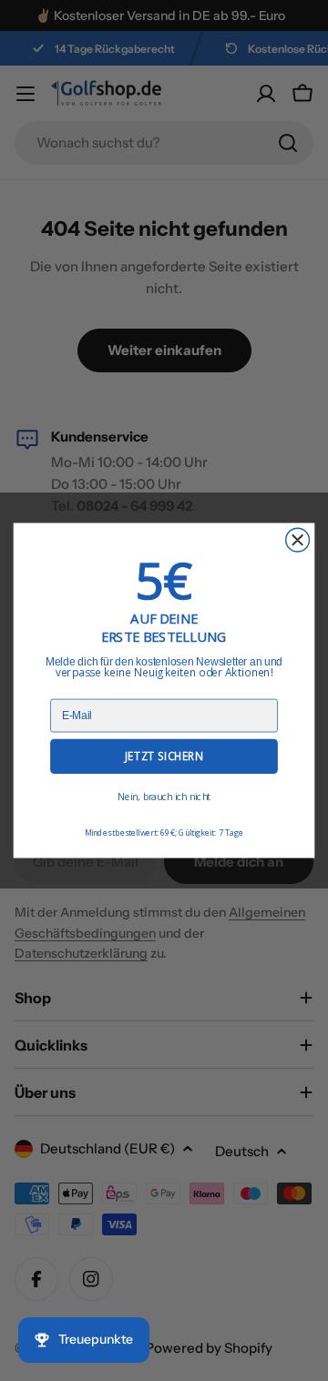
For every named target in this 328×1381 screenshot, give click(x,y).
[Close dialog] (298, 540)
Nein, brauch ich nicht (164, 796)
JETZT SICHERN (164, 756)
